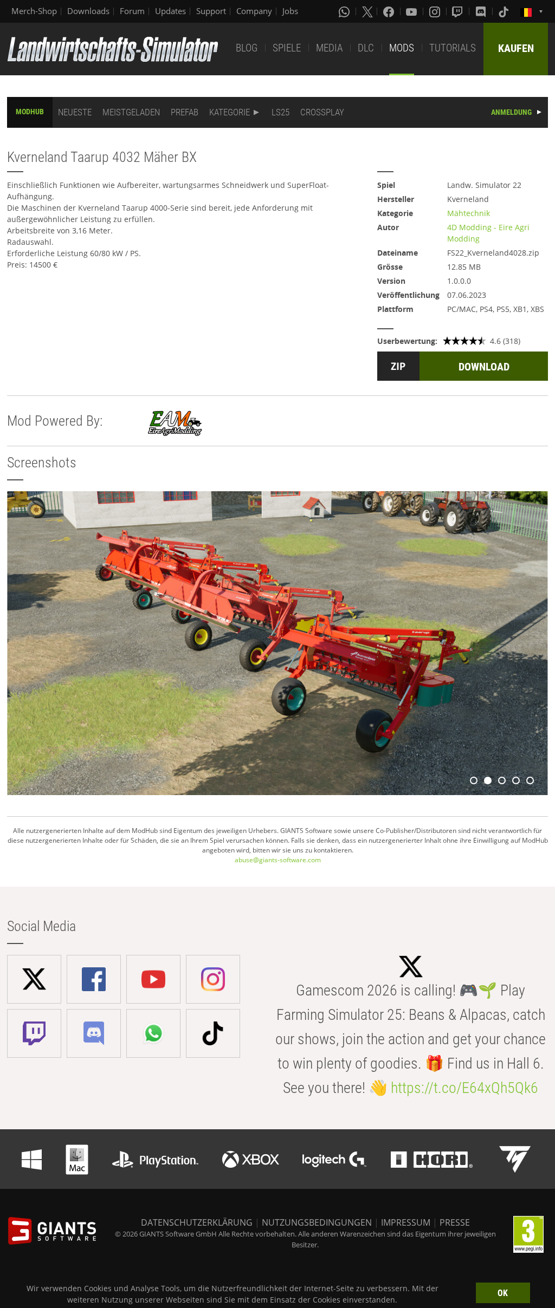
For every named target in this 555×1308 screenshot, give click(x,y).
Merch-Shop (34, 10)
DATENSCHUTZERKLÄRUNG (197, 1222)
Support (211, 10)
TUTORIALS (452, 48)
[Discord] (481, 11)
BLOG (246, 48)
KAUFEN (516, 48)
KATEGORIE (229, 112)
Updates (170, 10)
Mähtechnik (468, 213)
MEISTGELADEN (131, 112)
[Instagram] (435, 11)
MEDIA (329, 48)
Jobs (290, 10)
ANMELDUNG (511, 112)
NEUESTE (75, 112)
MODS (401, 48)
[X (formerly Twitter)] (367, 11)
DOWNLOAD (484, 366)
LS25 (280, 112)
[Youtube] (412, 11)
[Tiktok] (504, 11)
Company (254, 10)
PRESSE (455, 1222)
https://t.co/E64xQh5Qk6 (464, 1088)
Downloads (88, 10)
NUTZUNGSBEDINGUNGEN (317, 1222)
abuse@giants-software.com (278, 859)
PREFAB (184, 112)
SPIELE (287, 48)
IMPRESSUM (405, 1222)
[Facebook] (389, 11)
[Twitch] (458, 11)
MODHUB (30, 111)
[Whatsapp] (345, 11)
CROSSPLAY (322, 112)
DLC (366, 48)
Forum (132, 10)
